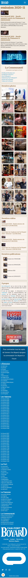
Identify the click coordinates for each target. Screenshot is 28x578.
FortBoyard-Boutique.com (8, 73)
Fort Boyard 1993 (5, 456)
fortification (4, 292)
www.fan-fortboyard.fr (15, 545)
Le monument (4, 466)
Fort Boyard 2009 (5, 426)
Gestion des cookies (14, 576)
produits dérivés (5, 299)
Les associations (5, 392)
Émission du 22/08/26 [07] (13, 276)
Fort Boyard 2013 (5, 420)
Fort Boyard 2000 (5, 444)
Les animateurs (4, 371)
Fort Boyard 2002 (5, 441)
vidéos (5, 302)
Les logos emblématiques (7, 382)
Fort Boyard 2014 (5, 418)
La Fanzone (6, 492)
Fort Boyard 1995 (5, 453)
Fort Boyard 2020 (5, 408)
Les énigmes (4, 496)
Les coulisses (4, 380)
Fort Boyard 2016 (5, 415)
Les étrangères (4, 393)
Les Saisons (6, 397)
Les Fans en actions (5, 501)
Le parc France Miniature (7, 502)
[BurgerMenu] (25, 2)
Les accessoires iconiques (7, 379)
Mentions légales (14, 541)
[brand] (5, 2)
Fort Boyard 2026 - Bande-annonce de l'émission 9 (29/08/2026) (13, 224)
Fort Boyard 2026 (5, 399)
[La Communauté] (14, 57)
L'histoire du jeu (4, 375)
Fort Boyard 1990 (5, 461)
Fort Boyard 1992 (5, 458)
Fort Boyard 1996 (5, 451)
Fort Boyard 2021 (5, 407)
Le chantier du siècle (6, 469)
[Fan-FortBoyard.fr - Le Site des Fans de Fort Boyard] (14, 532)
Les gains (3, 388)
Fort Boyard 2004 (5, 438)
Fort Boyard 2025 (5, 400)
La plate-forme (4, 472)
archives (4, 294)
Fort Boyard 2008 (5, 428)
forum (10, 302)
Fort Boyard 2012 (5, 421)
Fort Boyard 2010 (5, 425)
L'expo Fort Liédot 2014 (6, 482)
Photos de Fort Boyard (7, 79)
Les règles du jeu (5, 377)
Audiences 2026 (11, 270)
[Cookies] (3, 575)
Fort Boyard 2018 (5, 412)
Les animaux (4, 385)
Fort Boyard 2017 (5, 413)
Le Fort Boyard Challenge (7, 484)
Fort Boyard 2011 (5, 423)
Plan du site (19, 539)
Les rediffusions (5, 509)
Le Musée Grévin (5, 505)
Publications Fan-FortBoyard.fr (9, 77)
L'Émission (5, 364)
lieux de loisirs (18, 299)
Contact (12, 539)
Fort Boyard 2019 (5, 410)
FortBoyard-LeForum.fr (7, 74)
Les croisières (4, 477)
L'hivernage (3, 474)
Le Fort (4, 464)
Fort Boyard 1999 (5, 446)
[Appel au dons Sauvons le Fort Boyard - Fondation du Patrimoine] (14, 327)
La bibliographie (4, 479)
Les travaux (3, 471)
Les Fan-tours (4, 510)
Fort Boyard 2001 (5, 443)
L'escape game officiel (6, 504)
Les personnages (5, 372)
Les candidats (4, 390)
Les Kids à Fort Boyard (6, 499)
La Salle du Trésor (5, 387)
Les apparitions (4, 486)
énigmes (16, 300)
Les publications (5, 520)
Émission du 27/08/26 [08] (13, 259)
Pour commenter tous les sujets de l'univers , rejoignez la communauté (14, 354)
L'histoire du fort (5, 468)
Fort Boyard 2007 (5, 433)
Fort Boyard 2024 (5, 402)
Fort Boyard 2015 (5, 416)
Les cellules (3, 384)
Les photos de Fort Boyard (7, 522)
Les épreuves (4, 366)
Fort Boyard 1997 (5, 449)
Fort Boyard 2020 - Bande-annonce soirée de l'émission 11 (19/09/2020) (13, 18)
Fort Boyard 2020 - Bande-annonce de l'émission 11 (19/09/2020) (11, 38)
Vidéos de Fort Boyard (7, 81)
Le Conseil (3, 369)
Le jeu (2, 374)
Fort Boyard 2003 (5, 440)
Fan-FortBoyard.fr (6, 76)
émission (13, 296)
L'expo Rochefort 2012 (6, 481)
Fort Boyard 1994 (5, 454)
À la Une (6, 539)
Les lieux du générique (6, 487)
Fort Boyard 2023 (5, 403)
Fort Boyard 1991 (5, 459)
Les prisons (3, 367)
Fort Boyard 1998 (5, 448)
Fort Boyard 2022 (5, 405)
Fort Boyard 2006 (5, 435)
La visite (3, 476)
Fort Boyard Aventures (6, 507)
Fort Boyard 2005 (5, 436)
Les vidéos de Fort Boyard (7, 524)
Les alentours (4, 489)
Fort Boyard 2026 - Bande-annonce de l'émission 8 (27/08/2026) (13, 240)
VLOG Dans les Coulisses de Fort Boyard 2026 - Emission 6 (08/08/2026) (14, 248)
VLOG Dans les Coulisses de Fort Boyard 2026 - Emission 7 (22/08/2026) (14, 232)
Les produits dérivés (6, 494)
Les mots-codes (5, 497)
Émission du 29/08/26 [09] (13, 264)
